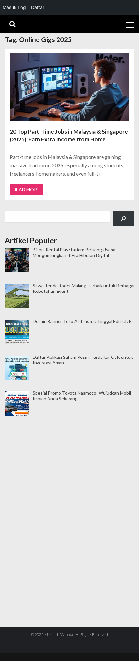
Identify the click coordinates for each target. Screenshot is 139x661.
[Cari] (123, 218)
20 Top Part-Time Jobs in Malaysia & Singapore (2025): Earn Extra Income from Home (69, 135)
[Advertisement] (69, 448)
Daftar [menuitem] (37, 7)
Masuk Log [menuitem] (14, 7)
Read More (26, 189)
